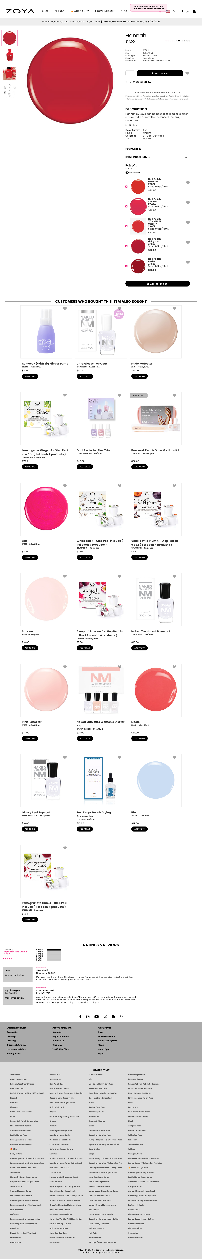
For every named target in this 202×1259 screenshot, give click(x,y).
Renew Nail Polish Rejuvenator (24, 1121)
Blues (12, 1116)
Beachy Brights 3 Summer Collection (66, 1093)
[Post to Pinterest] (133, 81)
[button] (20, 11)
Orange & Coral (135, 1154)
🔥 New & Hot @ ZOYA (138, 1168)
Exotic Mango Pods (18, 1135)
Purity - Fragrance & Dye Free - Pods (105, 1140)
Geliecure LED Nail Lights (61, 1214)
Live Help (11, 1037)
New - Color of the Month (139, 1093)
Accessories (55, 1079)
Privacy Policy (14, 1054)
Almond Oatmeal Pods (20, 1130)
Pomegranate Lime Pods (21, 1140)
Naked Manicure (106, 1037)
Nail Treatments (96, 1228)
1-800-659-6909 (60, 1049)
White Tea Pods (135, 1135)
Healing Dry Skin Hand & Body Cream (105, 1168)
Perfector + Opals (136, 1205)
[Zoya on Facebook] (80, 1016)
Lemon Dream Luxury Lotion (141, 1219)
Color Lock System (18, 1079)
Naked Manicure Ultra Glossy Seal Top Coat (66, 1196)
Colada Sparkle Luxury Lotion (23, 1224)
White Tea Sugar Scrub (99, 1182)
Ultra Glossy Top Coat (99, 1224)
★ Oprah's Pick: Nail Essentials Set (143, 1182)
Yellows (53, 1126)
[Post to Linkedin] (141, 81)
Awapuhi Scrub (135, 1186)
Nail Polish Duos (57, 1084)
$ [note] (152, 190)
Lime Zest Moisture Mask (100, 1200)
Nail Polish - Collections (21, 1112)
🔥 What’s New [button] (80, 11)
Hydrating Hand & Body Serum (142, 1196)
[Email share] (145, 81)
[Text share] (149, 81)
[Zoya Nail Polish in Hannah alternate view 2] (9, 73)
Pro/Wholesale (105, 11)
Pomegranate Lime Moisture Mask (25, 1205)
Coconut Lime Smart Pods (101, 1098)
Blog (124, 11)
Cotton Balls (134, 1210)
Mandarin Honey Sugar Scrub (23, 1177)
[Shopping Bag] (194, 11)
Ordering (11, 1041)
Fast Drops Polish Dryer (139, 1112)
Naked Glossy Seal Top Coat (23, 1233)
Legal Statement (60, 1037)
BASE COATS (55, 1075)
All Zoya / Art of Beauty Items (102, 1242)
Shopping (57, 1045)
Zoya (100, 1032)
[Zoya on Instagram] (88, 1016)
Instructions (137, 157)
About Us (56, 1032)
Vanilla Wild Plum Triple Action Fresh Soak (66, 1158)
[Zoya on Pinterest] (121, 1016)
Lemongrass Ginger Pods (61, 1130)
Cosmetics (133, 1233)
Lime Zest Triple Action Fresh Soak (143, 1158)
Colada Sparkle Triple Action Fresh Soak (27, 1158)
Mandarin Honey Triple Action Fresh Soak (66, 1163)
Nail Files (14, 1228)
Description (136, 109)
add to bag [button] (153, 73)
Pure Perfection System (60, 1210)
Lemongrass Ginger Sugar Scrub (103, 1191)
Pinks (91, 1102)
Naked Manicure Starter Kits (62, 1238)
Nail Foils (93, 1233)
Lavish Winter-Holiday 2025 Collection (27, 1093)
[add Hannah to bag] (187, 73)
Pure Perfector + (17, 1210)
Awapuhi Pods (134, 1126)
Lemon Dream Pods (137, 1130)
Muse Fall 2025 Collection (140, 1088)
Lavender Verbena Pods (21, 1144)
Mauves (53, 1154)
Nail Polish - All (57, 1107)
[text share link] (149, 81)
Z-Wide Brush (56, 1172)
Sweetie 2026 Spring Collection (103, 1093)
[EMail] (145, 81)
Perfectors (14, 1214)
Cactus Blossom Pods (60, 1144)
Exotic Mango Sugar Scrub (140, 1177)
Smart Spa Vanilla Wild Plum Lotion (66, 1219)
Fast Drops (133, 1107)
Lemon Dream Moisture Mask (102, 1205)
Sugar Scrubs (16, 1186)
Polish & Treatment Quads (22, 1084)
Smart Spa (103, 1049)
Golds (91, 1126)
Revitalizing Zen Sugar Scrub (63, 1191)
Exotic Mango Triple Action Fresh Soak (105, 1158)
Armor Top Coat (96, 1112)
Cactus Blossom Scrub (20, 1191)
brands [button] (59, 11)
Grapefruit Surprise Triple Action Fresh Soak (105, 1163)
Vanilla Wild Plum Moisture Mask (65, 1200)
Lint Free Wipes (135, 1228)
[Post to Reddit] (137, 81)
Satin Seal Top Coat (58, 1233)
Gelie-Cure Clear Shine (99, 1196)
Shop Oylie (15, 1172)
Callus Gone (15, 1242)
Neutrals (14, 1102)
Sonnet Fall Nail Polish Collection (143, 1084)
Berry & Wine (16, 1154)
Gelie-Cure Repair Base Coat (23, 1168)
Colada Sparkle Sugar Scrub (140, 1172)
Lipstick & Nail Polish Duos (101, 1084)
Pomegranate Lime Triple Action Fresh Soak (27, 1163)
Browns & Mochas (97, 1121)
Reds (130, 1102)
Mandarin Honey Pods (60, 1135)
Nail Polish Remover (59, 1228)
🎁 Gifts (13, 1149)
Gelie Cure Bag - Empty (60, 1224)
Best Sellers (94, 1116)
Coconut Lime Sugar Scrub (62, 1098)
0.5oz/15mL (139, 53)
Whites (131, 1149)
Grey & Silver (95, 1149)
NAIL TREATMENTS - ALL (60, 1168)
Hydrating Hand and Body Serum (65, 1186)
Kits (90, 1079)
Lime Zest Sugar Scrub (99, 1177)
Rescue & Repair (135, 1079)
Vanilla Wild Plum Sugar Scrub (103, 1172)
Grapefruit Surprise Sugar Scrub (24, 1182)
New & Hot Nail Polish (59, 1088)
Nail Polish (131, 125)
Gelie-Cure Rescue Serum (61, 1149)
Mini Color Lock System (21, 1126)
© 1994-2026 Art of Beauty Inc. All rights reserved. (101, 1251)
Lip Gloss (14, 1107)
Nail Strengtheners (136, 1075)
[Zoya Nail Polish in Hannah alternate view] (9, 56)
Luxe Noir (132, 1140)
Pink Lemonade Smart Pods (140, 1098)
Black (130, 1121)
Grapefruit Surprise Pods (100, 1135)
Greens (53, 1121)
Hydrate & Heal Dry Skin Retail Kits (105, 1144)
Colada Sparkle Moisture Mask (24, 1200)
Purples (53, 1112)
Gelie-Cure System (107, 1041)
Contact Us (12, 1032)
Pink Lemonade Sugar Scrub (62, 1102)
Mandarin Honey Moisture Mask (142, 1200)
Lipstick (13, 1098)
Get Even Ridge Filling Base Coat (64, 1116)
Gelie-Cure (54, 1242)
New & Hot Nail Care (98, 1088)
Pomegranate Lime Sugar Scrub (64, 1177)
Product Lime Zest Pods (60, 1140)
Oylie (100, 1054)
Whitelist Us (58, 1041)
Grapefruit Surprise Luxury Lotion (104, 1219)
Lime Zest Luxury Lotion (139, 1214)
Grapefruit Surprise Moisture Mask (65, 1205)
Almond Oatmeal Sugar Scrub (141, 1191)
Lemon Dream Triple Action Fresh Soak (145, 1163)
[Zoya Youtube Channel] (96, 1016)
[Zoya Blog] (113, 1016)
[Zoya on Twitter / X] (105, 1016)
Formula (133, 149)
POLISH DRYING (95, 1075)
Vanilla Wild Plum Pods (99, 1130)
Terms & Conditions (16, 1049)
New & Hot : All (17, 1088)
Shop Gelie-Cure (135, 1144)
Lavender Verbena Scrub (21, 1196)
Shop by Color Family (138, 1116)
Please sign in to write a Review (15, 953)
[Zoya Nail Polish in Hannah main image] (9, 38)
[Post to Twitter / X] (129, 81)
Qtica (101, 1045)
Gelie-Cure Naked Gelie (99, 1186)
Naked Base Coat (136, 1224)
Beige (91, 1154)
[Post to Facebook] (126, 81)
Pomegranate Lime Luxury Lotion (25, 1219)
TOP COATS (15, 1075)
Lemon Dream (56, 1182)
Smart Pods (15, 1238)
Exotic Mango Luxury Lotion (101, 1214)
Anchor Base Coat (97, 1107)
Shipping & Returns (16, 1045)
